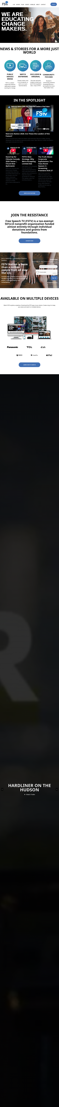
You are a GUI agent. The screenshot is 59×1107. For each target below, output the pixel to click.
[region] (29, 25)
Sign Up (54, 278)
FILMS (22, 4)
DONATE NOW (29, 240)
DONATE (54, 4)
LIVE (14, 4)
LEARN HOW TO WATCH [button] (29, 364)
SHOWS (18, 4)
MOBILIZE (32, 4)
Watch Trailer (30, 792)
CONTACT (43, 4)
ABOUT (38, 4)
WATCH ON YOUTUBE (29, 193)
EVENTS (27, 4)
